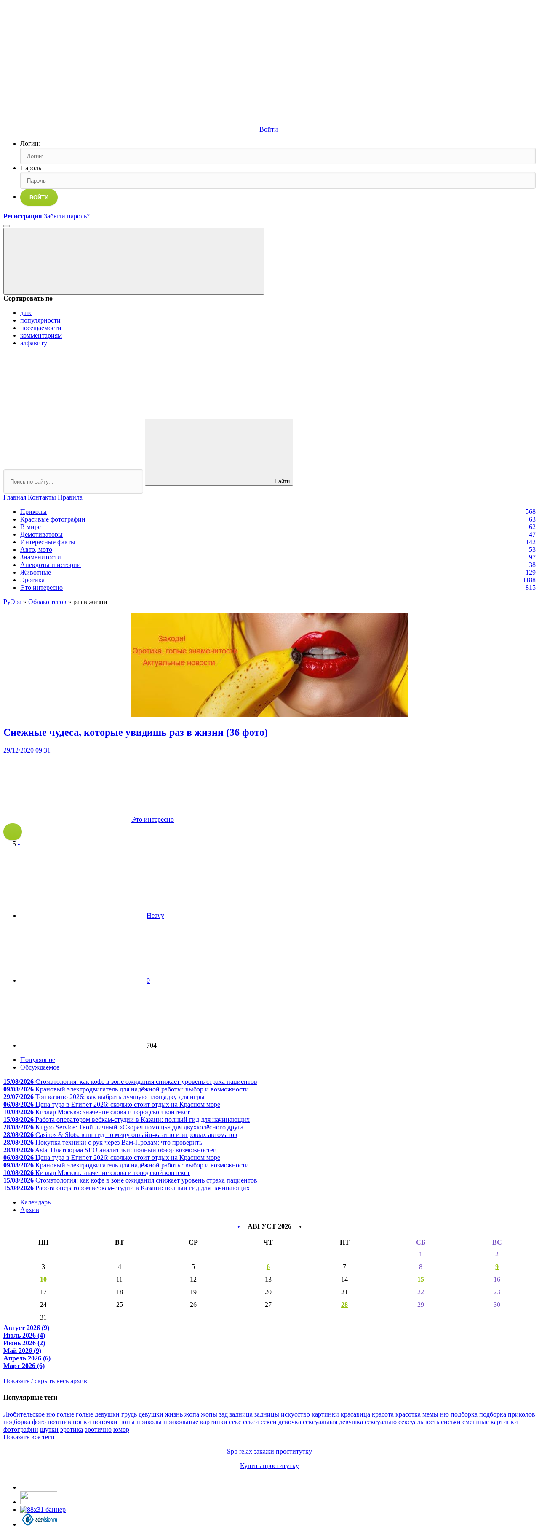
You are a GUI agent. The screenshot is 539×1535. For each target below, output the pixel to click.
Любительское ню (29, 1414)
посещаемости (40, 327)
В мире (30, 526)
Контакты (42, 497)
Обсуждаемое (39, 1067)
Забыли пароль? (67, 216)
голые (65, 1414)
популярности (40, 320)
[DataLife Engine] (66, 64)
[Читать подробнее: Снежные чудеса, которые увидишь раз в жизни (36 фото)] (12, 831)
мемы (430, 1414)
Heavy (155, 915)
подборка (464, 1414)
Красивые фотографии (52, 519)
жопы (209, 1414)
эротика (71, 1429)
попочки (105, 1421)
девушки (151, 1414)
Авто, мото (36, 549)
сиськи (451, 1421)
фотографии (20, 1429)
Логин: (30, 143)
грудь (129, 1414)
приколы (149, 1421)
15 (420, 1279)
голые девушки (98, 1414)
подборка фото (24, 1421)
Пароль (30, 168)
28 (344, 1304)
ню (444, 1414)
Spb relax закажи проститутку (269, 1451)
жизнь (174, 1414)
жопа (191, 1414)
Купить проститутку (269, 1465)
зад (223, 1414)
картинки (325, 1414)
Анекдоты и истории (50, 564)
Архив (29, 1209)
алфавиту (33, 343)
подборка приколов (507, 1414)
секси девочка (281, 1421)
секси (251, 1421)
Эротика (32, 579)
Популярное (37, 1059)
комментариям (41, 335)
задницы (266, 1414)
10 (43, 1279)
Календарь (35, 1202)
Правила (70, 497)
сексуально (381, 1421)
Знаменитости (40, 557)
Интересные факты (47, 542)
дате (26, 312)
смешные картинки (490, 1421)
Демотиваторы (41, 534)
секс (235, 1421)
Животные (35, 572)
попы (127, 1421)
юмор (121, 1429)
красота (383, 1414)
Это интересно (41, 587)
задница (241, 1414)
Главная (14, 497)
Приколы (33, 511)
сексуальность (418, 1421)
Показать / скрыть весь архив (45, 1380)
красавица (355, 1414)
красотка (408, 1414)
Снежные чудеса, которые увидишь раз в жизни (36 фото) (135, 732)
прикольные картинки (195, 1421)
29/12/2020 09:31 (27, 750)
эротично (98, 1429)
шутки (49, 1429)
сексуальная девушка (333, 1421)
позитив (59, 1421)
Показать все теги (29, 1437)
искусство (295, 1414)
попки (82, 1421)
